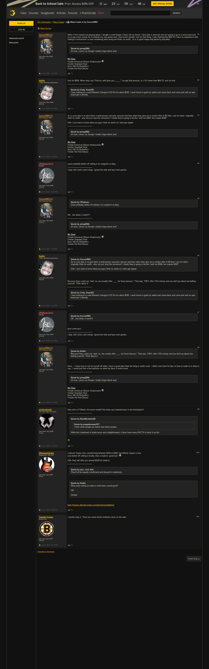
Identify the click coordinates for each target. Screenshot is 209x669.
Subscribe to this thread (45, 551)
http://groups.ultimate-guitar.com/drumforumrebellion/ (91, 505)
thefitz (42, 80)
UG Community (44, 22)
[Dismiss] (198, 3)
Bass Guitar (58, 22)
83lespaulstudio (46, 453)
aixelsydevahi (45, 410)
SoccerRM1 (44, 35)
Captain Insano (46, 517)
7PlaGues (43, 164)
